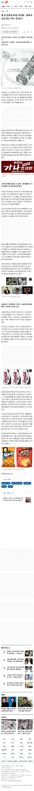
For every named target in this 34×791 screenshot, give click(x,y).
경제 (21, 739)
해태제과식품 (6, 483)
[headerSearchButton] (25, 2)
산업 (2, 11)
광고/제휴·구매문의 (12, 761)
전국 (4, 743)
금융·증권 (29, 743)
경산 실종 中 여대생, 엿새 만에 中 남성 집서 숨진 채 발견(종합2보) (15, 685)
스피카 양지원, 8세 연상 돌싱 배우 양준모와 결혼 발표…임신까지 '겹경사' (15, 669)
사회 (13, 739)
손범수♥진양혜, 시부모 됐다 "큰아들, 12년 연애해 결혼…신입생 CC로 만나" (15, 661)
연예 (2, 695)
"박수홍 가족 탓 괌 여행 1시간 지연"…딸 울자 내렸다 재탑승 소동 (15, 677)
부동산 (12, 746)
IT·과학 (21, 746)
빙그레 (4, 486)
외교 (13, 743)
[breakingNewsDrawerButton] (28, 2)
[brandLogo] (4, 1)
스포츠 (3, 717)
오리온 (10, 486)
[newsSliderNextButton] (31, 648)
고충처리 (30, 761)
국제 (30, 739)
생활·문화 (4, 750)
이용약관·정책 (23, 761)
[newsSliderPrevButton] (27, 648)
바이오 (29, 746)
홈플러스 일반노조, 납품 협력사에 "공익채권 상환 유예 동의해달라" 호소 (13, 499)
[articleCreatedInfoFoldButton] (19, 28)
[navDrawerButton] (31, 2)
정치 (4, 739)
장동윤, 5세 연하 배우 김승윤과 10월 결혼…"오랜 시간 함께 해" (15, 653)
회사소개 (4, 761)
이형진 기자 (7, 25)
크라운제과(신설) (17, 483)
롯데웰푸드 (27, 483)
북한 (21, 743)
